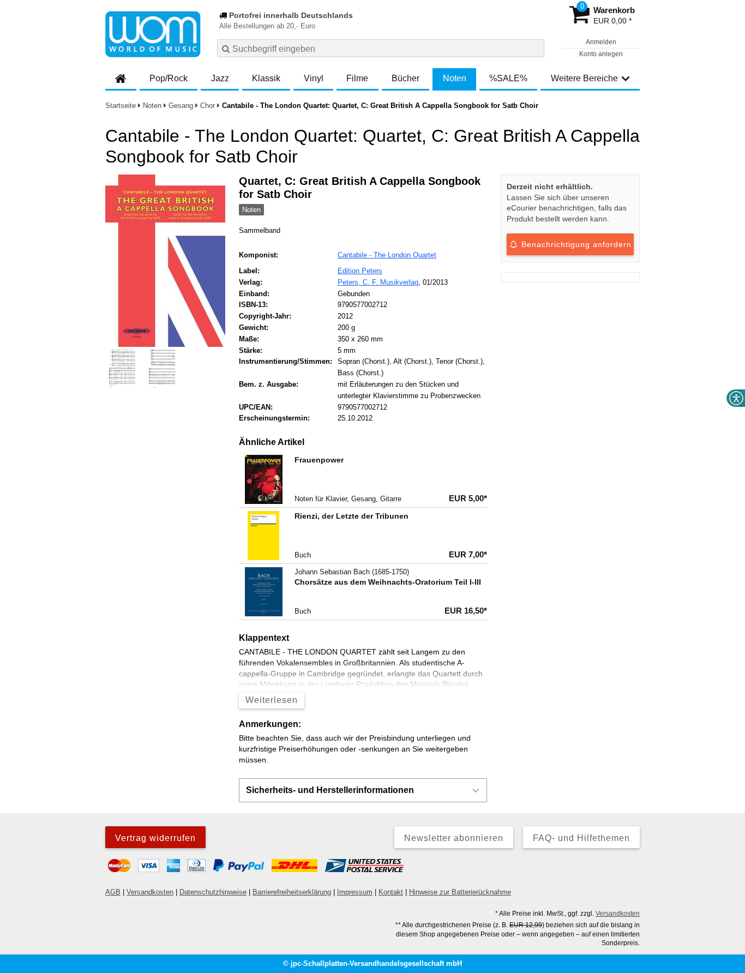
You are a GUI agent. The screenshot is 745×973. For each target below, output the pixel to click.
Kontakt (390, 892)
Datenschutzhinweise (213, 892)
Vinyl (313, 78)
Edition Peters (360, 271)
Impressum (354, 892)
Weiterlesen (271, 700)
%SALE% (508, 78)
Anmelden (601, 42)
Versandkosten (150, 892)
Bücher (405, 78)
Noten (454, 78)
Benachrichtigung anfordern (575, 244)
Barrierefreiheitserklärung (292, 892)
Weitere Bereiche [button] (584, 78)
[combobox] (380, 48)
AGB (113, 892)
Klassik (266, 78)
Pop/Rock (168, 78)
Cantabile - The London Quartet (387, 255)
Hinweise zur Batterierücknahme (460, 892)
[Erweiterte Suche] (534, 48)
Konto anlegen (601, 54)
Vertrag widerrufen (155, 838)
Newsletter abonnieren (453, 838)
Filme (357, 78)
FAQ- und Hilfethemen (581, 838)
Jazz (220, 78)
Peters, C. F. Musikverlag (378, 282)
